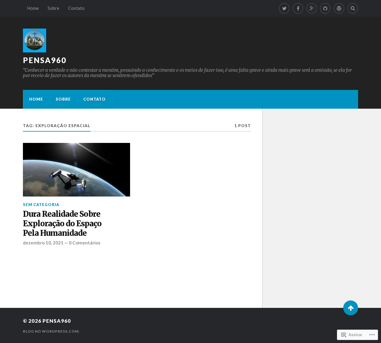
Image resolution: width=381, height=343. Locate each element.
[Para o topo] (350, 307)
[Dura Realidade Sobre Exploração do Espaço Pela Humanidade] (76, 170)
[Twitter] (284, 8)
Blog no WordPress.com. (51, 331)
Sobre (53, 8)
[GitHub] (325, 8)
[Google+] (311, 8)
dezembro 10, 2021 (43, 242)
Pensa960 (44, 60)
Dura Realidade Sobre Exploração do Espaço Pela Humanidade (62, 224)
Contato (76, 8)
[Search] (352, 8)
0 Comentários (84, 242)
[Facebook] (298, 8)
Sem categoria (41, 204)
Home (33, 8)
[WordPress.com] (339, 8)
